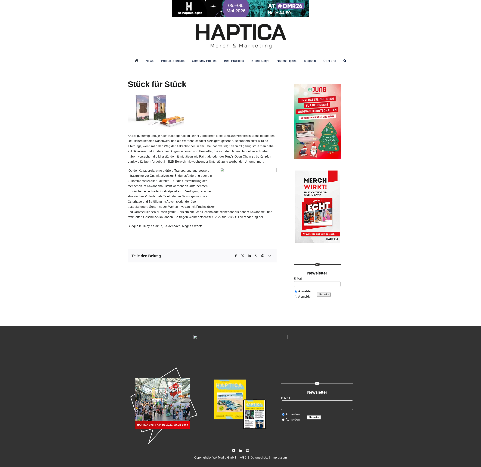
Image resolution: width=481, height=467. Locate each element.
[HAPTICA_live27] (164, 367)
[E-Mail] (269, 256)
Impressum (279, 457)
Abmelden (305, 296)
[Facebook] (235, 256)
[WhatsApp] (256, 256)
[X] (242, 256)
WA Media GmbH (224, 457)
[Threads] (262, 256)
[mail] (247, 450)
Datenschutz (259, 457)
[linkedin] (240, 450)
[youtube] (233, 450)
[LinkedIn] (249, 256)
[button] (344, 61)
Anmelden (305, 291)
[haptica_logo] (240, 22)
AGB (243, 457)
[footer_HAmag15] (240, 367)
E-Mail (298, 278)
